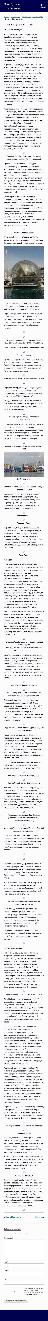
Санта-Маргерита (13, 1217)
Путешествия (15, 17)
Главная (6, 17)
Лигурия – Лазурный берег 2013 (32, 17)
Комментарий (9, 1238)
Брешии (34, 1146)
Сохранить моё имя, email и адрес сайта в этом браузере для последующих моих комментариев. (34, 1291)
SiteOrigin (26, 1317)
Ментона (39, 1217)
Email (6, 1271)
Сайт (5, 1279)
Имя (6, 1262)
